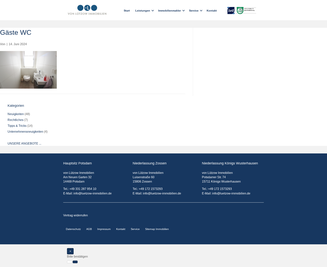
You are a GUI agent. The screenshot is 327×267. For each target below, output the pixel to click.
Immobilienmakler (169, 10)
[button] (152, 11)
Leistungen (142, 10)
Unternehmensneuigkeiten (25, 131)
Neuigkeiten (16, 114)
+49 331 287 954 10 (82, 188)
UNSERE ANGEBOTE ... (24, 143)
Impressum (104, 229)
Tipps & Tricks (17, 125)
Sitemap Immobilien (157, 229)
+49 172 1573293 (151, 188)
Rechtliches (15, 120)
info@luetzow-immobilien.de (92, 193)
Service (194, 10)
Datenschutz (73, 229)
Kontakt (212, 10)
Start (127, 10)
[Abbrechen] (69, 262)
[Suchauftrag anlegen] (75, 262)
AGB (89, 229)
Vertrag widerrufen (75, 215)
